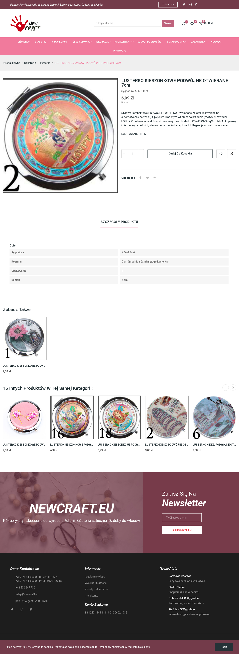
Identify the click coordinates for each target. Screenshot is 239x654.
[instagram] (190, 5)
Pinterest (154, 178)
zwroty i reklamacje (96, 589)
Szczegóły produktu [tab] (119, 222)
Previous (225, 387)
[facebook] (184, 5)
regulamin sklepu (95, 576)
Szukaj (168, 23)
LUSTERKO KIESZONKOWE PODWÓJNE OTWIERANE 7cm (72, 444)
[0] (184, 23)
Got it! (224, 646)
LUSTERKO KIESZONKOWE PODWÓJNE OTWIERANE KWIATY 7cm (24, 365)
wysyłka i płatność (95, 582)
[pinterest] (196, 5)
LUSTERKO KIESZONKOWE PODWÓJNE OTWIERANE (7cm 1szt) (24, 444)
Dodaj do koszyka (180, 153)
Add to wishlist (220, 153)
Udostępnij (140, 178)
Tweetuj (147, 178)
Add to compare (231, 153)
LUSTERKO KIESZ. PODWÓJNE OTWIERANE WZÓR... (167, 444)
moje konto (91, 595)
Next (233, 387)
